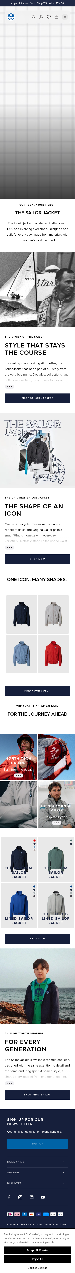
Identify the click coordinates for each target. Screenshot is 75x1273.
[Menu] (65, 17)
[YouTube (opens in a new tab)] (43, 1197)
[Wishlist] (48, 16)
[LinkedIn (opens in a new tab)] (32, 1197)
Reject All (37, 1259)
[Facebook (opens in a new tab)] (9, 1197)
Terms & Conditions (31, 1224)
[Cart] (56, 16)
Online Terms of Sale (55, 1224)
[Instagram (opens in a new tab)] (20, 1197)
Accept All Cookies (37, 1250)
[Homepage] (11, 17)
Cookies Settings (37, 1268)
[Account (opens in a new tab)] (41, 16)
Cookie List (13, 1224)
